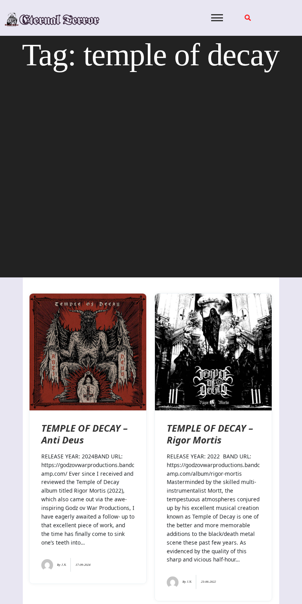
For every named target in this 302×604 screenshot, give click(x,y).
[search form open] (247, 18)
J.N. (63, 565)
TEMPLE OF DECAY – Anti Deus (84, 433)
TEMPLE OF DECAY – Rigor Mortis (210, 433)
